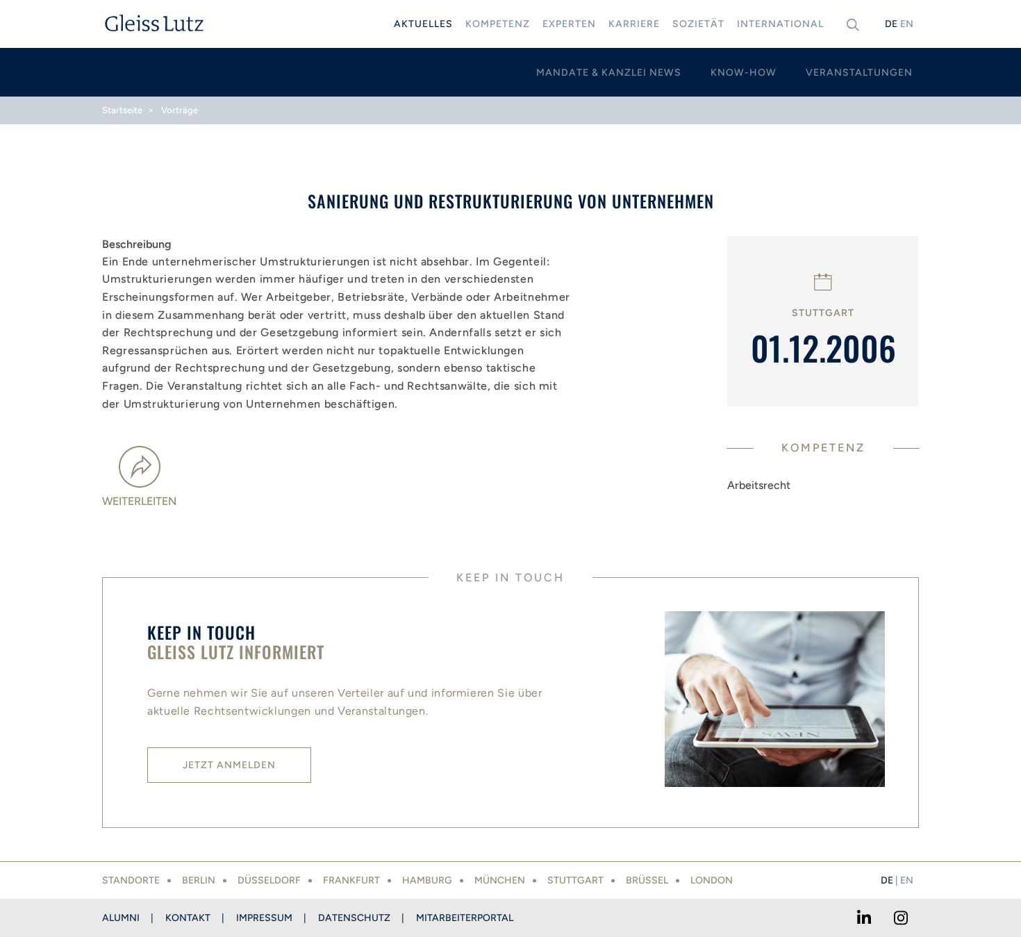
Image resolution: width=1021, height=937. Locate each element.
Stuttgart (575, 880)
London (711, 880)
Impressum (264, 918)
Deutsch (891, 24)
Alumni (121, 918)
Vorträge (179, 110)
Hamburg (427, 880)
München (499, 880)
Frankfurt (351, 880)
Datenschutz (354, 918)
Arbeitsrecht (758, 485)
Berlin (198, 880)
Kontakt (187, 918)
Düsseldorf (269, 880)
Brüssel (647, 880)
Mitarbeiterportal (464, 918)
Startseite (122, 110)
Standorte (131, 880)
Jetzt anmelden (229, 765)
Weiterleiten (139, 501)
